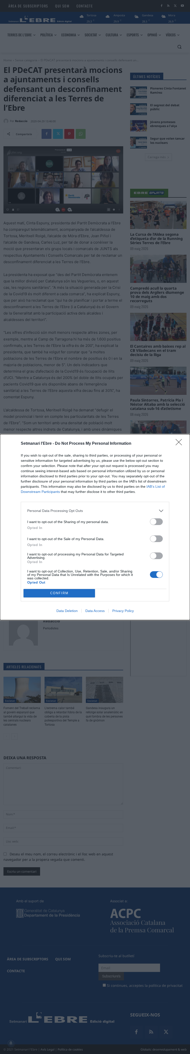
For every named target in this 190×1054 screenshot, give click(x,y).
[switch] (156, 521)
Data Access (95, 611)
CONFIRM (59, 593)
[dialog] (95, 527)
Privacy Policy (123, 611)
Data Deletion (67, 611)
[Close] (180, 443)
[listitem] (95, 510)
